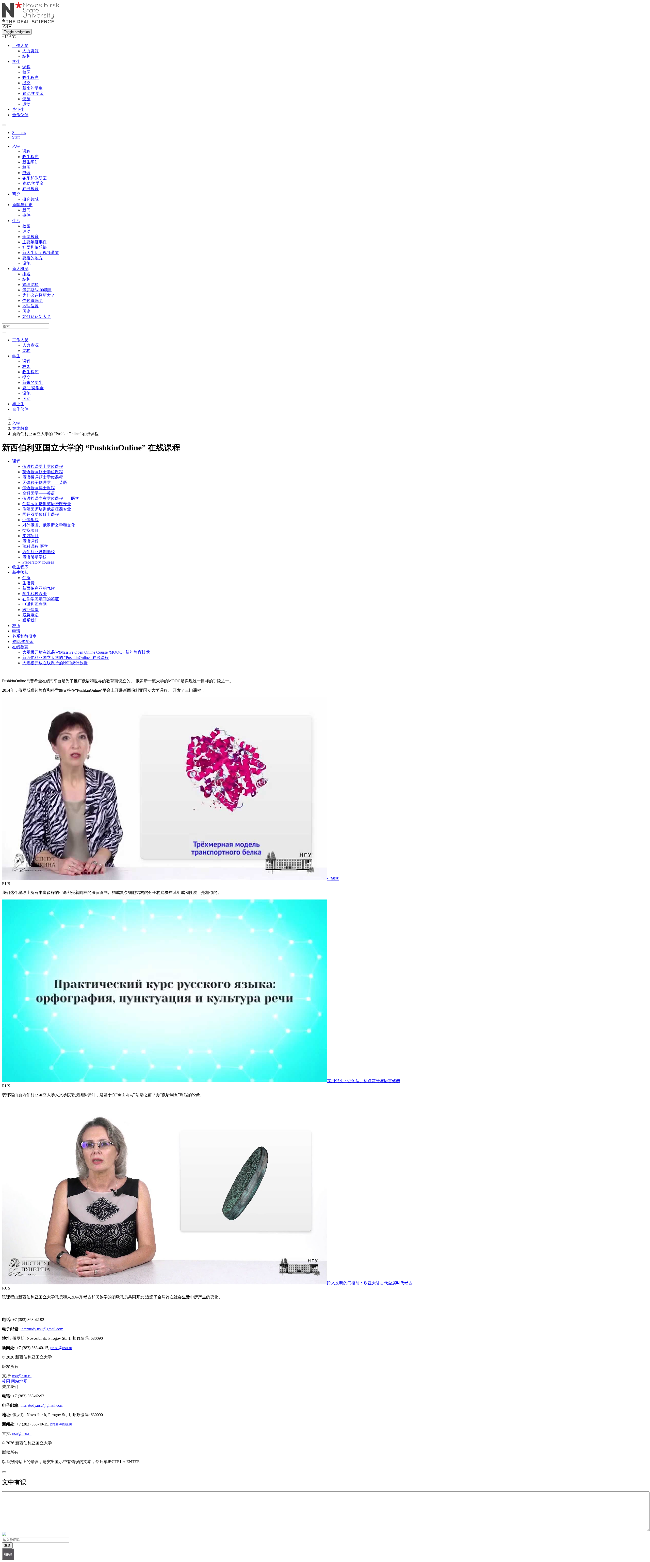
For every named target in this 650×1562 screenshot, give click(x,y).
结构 (26, 56)
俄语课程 (30, 541)
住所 (26, 577)
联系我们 (30, 620)
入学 (16, 146)
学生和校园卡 (34, 593)
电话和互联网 (34, 604)
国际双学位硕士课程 (40, 514)
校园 (26, 72)
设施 (26, 99)
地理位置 (30, 306)
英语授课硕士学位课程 (42, 472)
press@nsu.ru (61, 1348)
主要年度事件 (34, 242)
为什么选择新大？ (38, 295)
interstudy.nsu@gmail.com (42, 1329)
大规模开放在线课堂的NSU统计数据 (55, 663)
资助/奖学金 (33, 93)
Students (19, 132)
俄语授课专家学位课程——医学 (50, 498)
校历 (26, 167)
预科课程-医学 (35, 546)
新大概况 (20, 268)
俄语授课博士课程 (38, 488)
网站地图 (19, 1381)
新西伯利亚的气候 (38, 588)
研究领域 (30, 199)
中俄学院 (30, 520)
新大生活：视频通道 (40, 252)
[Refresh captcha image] (4, 1535)
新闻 (26, 210)
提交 (26, 83)
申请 (26, 173)
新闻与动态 (22, 204)
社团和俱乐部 (34, 247)
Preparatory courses (38, 562)
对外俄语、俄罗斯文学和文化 (48, 525)
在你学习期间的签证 (40, 599)
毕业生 (18, 109)
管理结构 (30, 284)
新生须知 (30, 162)
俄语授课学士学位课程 (42, 466)
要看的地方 (32, 258)
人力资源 (30, 51)
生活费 (28, 583)
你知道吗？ (32, 300)
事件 (26, 215)
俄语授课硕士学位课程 (42, 477)
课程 (26, 67)
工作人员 (20, 45)
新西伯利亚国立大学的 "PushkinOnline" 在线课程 (65, 657)
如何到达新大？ (36, 316)
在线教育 (30, 188)
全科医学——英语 (38, 493)
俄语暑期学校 (34, 557)
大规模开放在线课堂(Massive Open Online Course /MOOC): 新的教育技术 (86, 652)
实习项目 (30, 536)
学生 (16, 61)
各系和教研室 (34, 178)
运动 (26, 104)
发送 (7, 1545)
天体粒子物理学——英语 (44, 482)
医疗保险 (30, 609)
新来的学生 (32, 88)
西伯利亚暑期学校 (38, 552)
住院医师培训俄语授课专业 (46, 509)
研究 (16, 194)
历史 (26, 311)
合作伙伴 (20, 115)
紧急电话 (30, 615)
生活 (16, 220)
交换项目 (30, 530)
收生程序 (30, 77)
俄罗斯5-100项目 (37, 290)
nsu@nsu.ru (21, 1376)
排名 (26, 274)
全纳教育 (30, 236)
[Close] (4, 1472)
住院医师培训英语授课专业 (46, 504)
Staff (16, 137)
